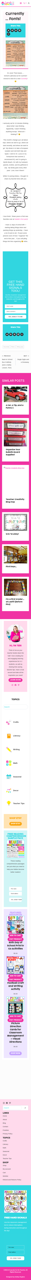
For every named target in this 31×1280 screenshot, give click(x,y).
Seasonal (17, 777)
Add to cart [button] (15, 935)
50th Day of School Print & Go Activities (15, 946)
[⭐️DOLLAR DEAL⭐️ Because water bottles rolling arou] (8, 1076)
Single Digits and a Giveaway (23, 359)
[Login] (29, 3)
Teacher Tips (18, 803)
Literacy (16, 736)
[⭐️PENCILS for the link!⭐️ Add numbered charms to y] (23, 1094)
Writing (16, 749)
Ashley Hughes (19, 1277)
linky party (20, 346)
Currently (24, 78)
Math (15, 763)
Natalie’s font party (21, 219)
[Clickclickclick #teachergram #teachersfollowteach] (23, 1068)
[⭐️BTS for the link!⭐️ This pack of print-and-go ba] (8, 1085)
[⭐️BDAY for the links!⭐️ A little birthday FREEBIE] (23, 1085)
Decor (16, 790)
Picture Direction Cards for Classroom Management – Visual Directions (15, 1033)
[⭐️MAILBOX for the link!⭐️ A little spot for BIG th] (23, 1076)
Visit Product (15, 939)
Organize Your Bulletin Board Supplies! (13, 452)
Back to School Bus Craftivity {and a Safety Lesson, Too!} (7, 362)
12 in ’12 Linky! (12, 534)
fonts (13, 346)
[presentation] (15, 394)
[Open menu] (21, 3)
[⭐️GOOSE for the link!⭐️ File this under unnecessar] (8, 1094)
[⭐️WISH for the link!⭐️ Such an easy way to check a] (8, 1068)
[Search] (25, 1108)
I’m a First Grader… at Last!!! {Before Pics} (15, 601)
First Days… (11, 567)
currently (6, 346)
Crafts (16, 722)
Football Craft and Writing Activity (15, 986)
